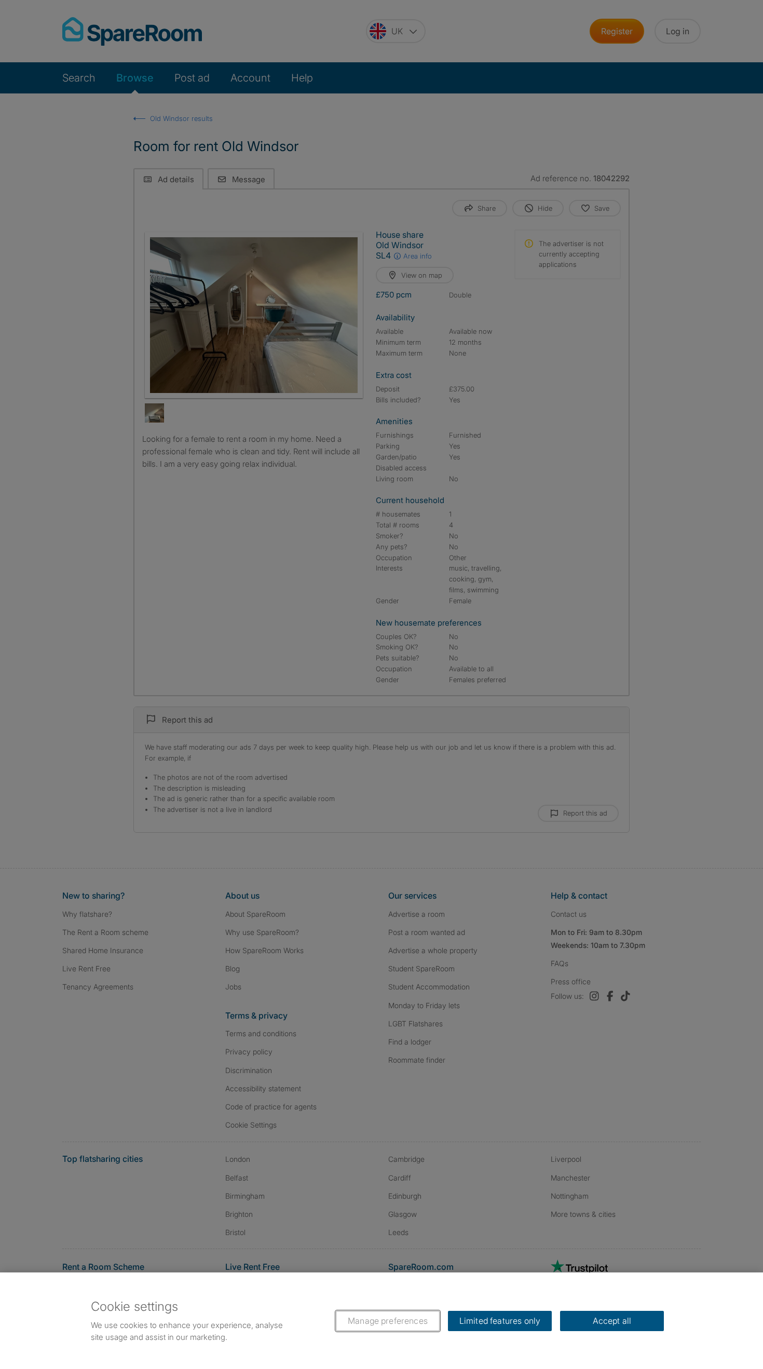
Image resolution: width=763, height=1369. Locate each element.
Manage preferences (388, 1321)
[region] (381, 1320)
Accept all (612, 1321)
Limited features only (499, 1321)
